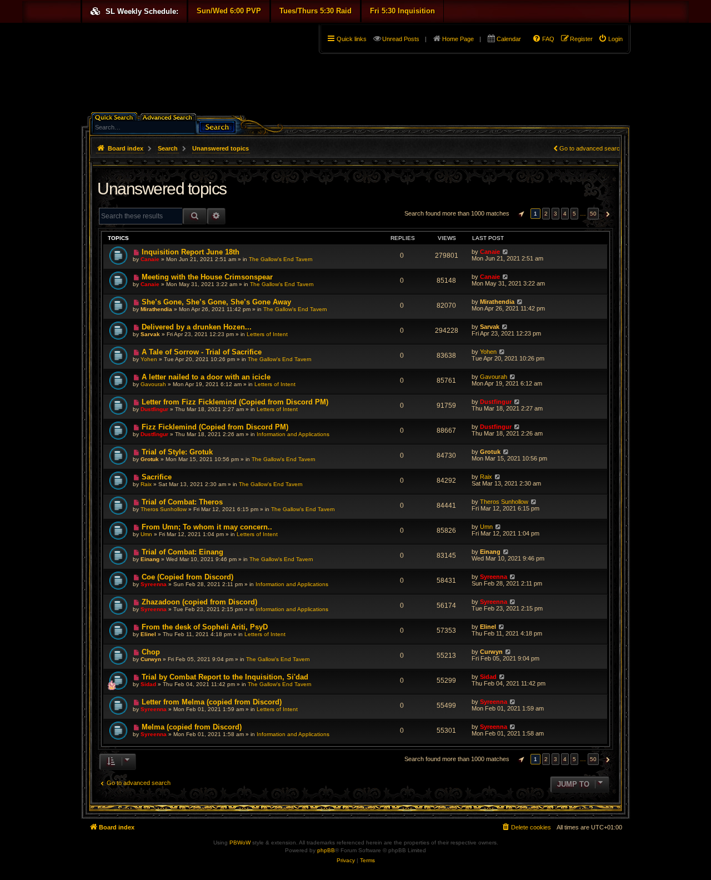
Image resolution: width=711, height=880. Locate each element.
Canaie (150, 259)
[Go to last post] (505, 251)
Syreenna (154, 584)
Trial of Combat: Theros (182, 502)
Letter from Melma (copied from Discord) (212, 702)
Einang (150, 559)
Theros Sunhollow (164, 509)
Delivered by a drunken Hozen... (197, 327)
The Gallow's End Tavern (281, 259)
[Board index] (87, 25)
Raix (146, 484)
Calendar (509, 39)
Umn (146, 534)
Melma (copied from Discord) (192, 727)
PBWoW (240, 842)
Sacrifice (157, 477)
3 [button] (555, 214)
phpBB (326, 850)
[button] (520, 214)
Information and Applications (293, 434)
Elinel (148, 634)
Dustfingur (154, 409)
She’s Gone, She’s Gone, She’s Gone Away (216, 302)
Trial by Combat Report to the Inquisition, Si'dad (225, 677)
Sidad (148, 684)
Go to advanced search (591, 148)
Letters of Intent (267, 334)
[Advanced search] (169, 116)
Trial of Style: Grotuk (177, 452)
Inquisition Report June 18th (190, 252)
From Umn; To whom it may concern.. (207, 527)
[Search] (217, 126)
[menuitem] (610, 39)
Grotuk (150, 459)
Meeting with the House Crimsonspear (207, 277)
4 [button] (565, 214)
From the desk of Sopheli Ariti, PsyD (205, 627)
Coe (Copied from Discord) (187, 577)
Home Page (458, 39)
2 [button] (546, 214)
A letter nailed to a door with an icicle (206, 377)
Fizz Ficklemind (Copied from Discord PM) (215, 427)
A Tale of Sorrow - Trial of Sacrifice (202, 352)
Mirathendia (156, 309)
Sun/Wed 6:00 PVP (229, 11)
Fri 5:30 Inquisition (402, 11)
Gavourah (153, 384)
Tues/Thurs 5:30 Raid (315, 11)
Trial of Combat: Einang (182, 552)
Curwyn (151, 659)
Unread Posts (400, 39)
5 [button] (574, 214)
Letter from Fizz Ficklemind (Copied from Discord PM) (235, 402)
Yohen (149, 359)
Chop (151, 652)
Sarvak (150, 334)
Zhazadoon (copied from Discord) (199, 602)
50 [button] (593, 214)
